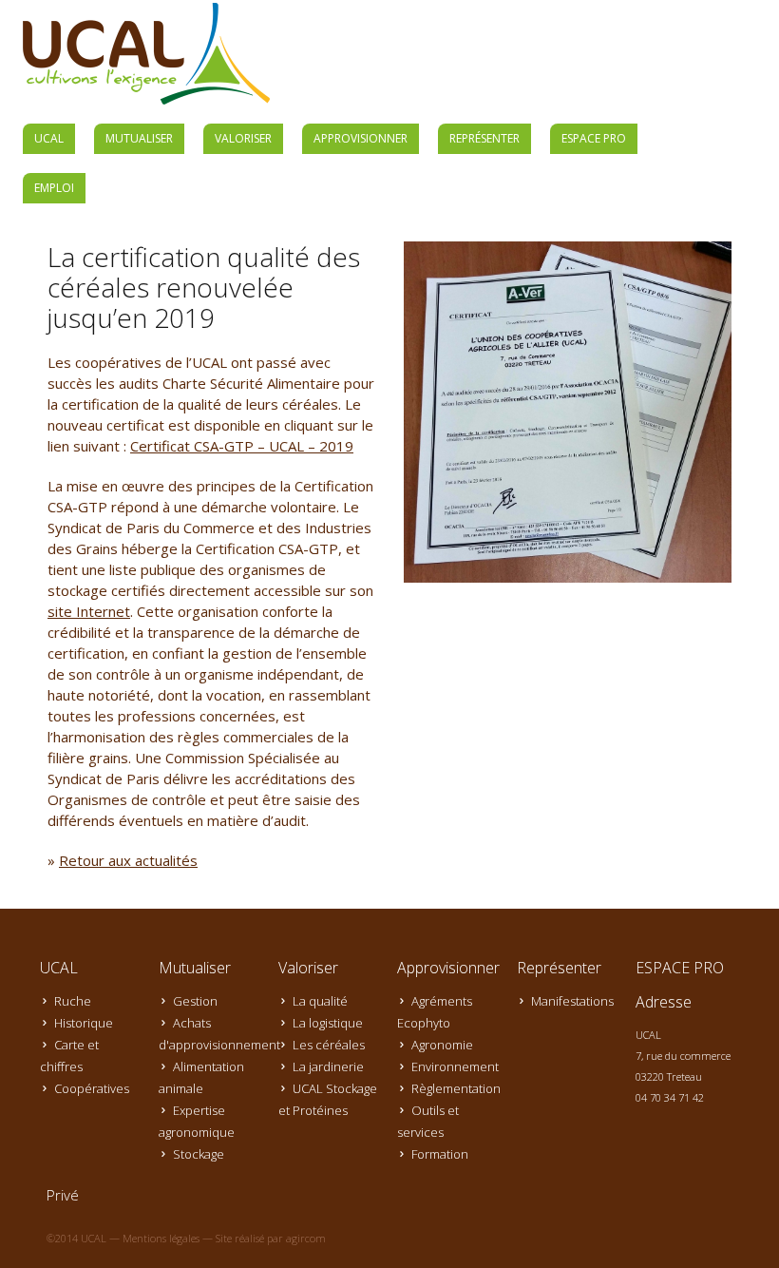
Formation (439, 1153)
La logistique (328, 1022)
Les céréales (329, 1044)
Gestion (195, 1000)
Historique (83, 1022)
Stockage (198, 1153)
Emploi (54, 188)
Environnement (455, 1066)
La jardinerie (328, 1066)
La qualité (320, 1000)
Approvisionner (361, 138)
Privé (63, 1194)
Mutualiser (139, 138)
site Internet (89, 611)
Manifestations (572, 1000)
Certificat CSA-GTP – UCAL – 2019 (241, 445)
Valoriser (243, 138)
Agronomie (442, 1044)
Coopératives (91, 1088)
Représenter (484, 138)
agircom (306, 1238)
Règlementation (456, 1088)
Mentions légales (161, 1238)
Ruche (72, 1000)
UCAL (49, 138)
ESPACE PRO (593, 138)
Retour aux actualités (128, 860)
